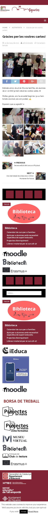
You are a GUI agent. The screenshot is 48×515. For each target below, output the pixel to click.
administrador (28, 43)
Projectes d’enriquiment (17, 241)
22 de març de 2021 (12, 43)
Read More (33, 511)
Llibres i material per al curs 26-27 (22, 244)
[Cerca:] (24, 293)
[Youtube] (31, 2)
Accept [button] (23, 512)
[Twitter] (21, 2)
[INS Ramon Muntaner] (24, 11)
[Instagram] (17, 2)
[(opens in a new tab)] (24, 222)
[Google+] (38, 194)
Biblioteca (11, 228)
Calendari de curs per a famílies (21, 232)
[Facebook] (26, 2)
